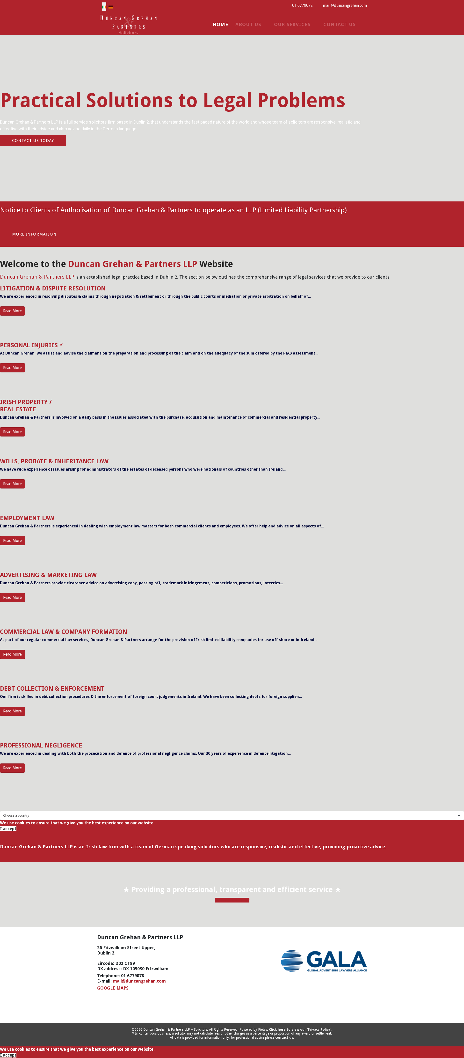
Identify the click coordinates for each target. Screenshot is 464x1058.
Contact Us (339, 24)
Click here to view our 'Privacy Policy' (300, 1029)
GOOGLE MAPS (113, 988)
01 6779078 (302, 5)
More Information (34, 234)
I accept (8, 828)
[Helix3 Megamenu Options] (365, 24)
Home (220, 24)
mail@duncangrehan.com (345, 5)
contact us (284, 1037)
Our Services (292, 24)
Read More (12, 311)
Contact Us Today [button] (232, 900)
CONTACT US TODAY (33, 140)
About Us (248, 24)
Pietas (262, 1029)
